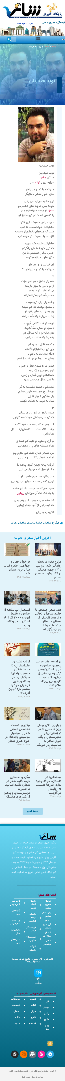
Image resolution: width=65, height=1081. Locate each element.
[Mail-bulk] (32, 1054)
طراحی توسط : (32, 1077)
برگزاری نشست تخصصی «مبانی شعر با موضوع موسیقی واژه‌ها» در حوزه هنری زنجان (17, 733)
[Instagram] (15, 1054)
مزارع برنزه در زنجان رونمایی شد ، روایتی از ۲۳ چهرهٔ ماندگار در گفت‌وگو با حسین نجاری (48, 569)
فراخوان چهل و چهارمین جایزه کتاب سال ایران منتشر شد (17, 567)
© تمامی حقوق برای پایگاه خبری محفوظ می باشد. (32, 1071)
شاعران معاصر (18, 523)
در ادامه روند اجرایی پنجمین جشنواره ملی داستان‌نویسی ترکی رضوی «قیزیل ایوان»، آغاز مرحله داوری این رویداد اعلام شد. (48, 673)
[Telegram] (50, 1054)
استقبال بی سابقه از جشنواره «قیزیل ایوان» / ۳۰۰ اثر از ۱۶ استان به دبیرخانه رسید (17, 617)
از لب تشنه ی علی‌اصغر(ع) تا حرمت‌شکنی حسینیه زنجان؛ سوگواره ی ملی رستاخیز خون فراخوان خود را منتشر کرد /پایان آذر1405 (19, 677)
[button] (38, 39)
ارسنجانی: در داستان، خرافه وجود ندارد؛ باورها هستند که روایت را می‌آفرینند (48, 785)
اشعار (46, 47)
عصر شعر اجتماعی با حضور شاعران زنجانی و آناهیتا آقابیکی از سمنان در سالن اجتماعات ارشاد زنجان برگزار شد (48, 619)
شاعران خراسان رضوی (39, 523)
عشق (51, 210)
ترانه (37, 182)
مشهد (42, 177)
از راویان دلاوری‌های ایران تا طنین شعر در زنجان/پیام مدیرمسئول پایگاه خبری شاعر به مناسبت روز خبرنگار (49, 735)
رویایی (20, 493)
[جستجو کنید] (9, 39)
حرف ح (56, 523)
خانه (54, 47)
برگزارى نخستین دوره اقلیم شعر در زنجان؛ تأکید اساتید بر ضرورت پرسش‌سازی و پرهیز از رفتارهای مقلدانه (17, 787)
